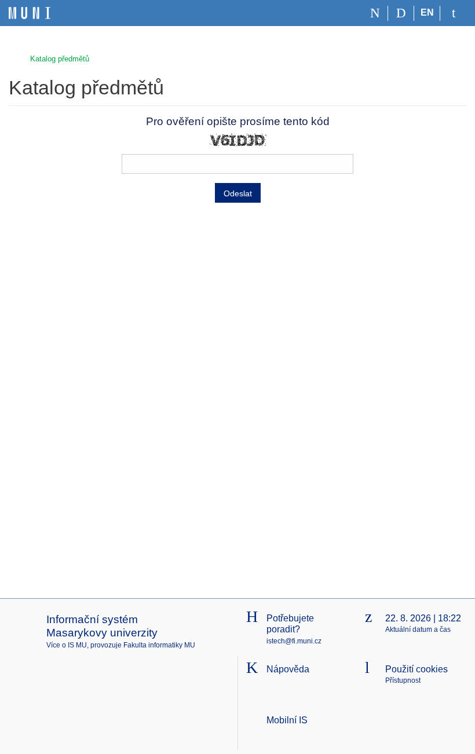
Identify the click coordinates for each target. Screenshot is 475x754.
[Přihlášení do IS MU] (453, 13)
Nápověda (287, 669)
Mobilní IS (287, 720)
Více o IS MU (66, 645)
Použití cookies (416, 669)
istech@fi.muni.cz (293, 641)
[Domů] (375, 13)
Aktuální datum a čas (418, 629)
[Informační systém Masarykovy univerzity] (29, 13)
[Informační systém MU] (14, 58)
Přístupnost (403, 680)
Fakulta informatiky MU (159, 645)
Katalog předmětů (59, 58)
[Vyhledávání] (401, 13)
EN (427, 12)
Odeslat (238, 193)
